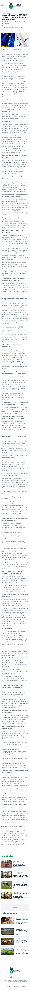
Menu (2, 5)
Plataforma (16, 986)
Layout (7, 986)
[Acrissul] (15, 5)
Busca (26, 5)
